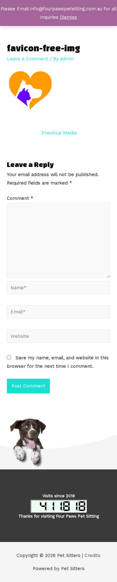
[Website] (58, 337)
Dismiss (68, 17)
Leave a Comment (27, 59)
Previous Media (59, 133)
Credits (92, 555)
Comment (20, 198)
